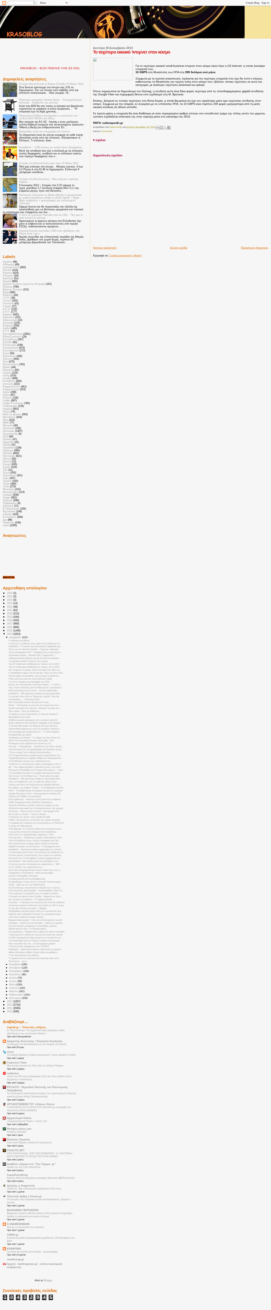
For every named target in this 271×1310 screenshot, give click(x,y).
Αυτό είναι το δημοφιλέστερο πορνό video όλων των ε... (35, 870)
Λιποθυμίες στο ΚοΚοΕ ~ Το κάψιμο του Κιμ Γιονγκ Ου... (35, 737)
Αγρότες (7, 261)
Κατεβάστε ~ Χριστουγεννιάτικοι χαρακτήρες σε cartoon (35, 849)
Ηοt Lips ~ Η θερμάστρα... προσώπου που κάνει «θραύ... (36, 746)
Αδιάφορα (8, 264)
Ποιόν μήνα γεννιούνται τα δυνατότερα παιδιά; (30, 679)
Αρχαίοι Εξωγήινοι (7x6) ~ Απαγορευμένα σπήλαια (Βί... (35, 793)
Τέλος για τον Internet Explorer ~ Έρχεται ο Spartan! (33, 649)
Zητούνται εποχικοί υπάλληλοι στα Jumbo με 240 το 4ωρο (36, 905)
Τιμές (6, 478)
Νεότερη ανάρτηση (104, 247)
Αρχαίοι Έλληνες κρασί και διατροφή (24, 284)
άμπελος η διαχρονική (21, 1185)
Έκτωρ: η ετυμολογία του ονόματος (25, 1227)
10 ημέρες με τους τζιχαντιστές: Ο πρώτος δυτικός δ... (34, 714)
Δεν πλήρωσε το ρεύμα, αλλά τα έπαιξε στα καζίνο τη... (35, 670)
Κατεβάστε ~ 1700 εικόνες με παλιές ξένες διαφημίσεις (50, 147)
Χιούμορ (7, 494)
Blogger (48, 1280)
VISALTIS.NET (16, 1150)
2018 (10, 620)
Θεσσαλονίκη (10, 364)
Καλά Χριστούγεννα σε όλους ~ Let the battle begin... (34, 690)
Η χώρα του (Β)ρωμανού (20, 826)
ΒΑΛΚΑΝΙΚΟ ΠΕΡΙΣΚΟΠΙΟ (23, 1210)
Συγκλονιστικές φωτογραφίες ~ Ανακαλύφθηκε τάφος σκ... (36, 890)
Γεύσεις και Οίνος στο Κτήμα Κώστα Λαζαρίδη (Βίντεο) (34, 784)
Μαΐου (12, 984)
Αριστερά (8, 278)
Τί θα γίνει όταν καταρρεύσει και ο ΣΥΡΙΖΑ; (29, 946)
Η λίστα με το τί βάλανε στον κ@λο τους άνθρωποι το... (35, 643)
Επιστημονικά (11, 350)
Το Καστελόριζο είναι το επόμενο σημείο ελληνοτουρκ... (35, 940)
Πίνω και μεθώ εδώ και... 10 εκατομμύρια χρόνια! (32, 943)
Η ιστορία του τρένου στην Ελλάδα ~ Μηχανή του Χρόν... (35, 896)
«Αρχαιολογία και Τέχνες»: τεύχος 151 (27, 1121)
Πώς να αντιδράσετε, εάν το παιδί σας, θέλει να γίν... (34, 781)
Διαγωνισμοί (10, 320)
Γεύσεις (7, 300)
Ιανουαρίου (15, 998)
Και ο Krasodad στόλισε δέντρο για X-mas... (29, 702)
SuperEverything (17, 1175)
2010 (10, 1011)
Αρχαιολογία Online (19, 1118)
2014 (10, 634)
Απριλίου (14, 988)
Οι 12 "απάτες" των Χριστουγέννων (26, 867)
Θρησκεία (8, 370)
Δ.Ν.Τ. (6, 311)
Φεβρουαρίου (16, 994)
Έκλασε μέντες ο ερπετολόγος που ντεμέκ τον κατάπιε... (36, 855)
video (6, 525)
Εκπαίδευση (10, 339)
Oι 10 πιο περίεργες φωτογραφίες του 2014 (29, 682)
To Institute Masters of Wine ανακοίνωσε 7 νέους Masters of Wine (41, 1055)
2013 (10, 1001)
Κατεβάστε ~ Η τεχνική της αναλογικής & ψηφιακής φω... (35, 646)
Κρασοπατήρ (116, 127)
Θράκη (7, 367)
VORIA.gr (12, 1235)
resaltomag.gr (15, 1259)
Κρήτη (6, 395)
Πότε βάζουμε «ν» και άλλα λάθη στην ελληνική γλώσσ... (36, 829)
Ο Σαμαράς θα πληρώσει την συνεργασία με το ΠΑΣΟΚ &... (37, 823)
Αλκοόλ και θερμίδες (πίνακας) (23, 876)
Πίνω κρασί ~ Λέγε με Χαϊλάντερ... (25, 711)
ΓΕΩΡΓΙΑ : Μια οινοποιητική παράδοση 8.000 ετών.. (34, 1188)
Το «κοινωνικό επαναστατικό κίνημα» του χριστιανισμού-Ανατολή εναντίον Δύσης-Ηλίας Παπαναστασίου (41, 1095)
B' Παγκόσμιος (11, 508)
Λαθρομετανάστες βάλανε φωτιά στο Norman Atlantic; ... (35, 658)
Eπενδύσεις (9, 517)
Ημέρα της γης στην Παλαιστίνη (23, 1167)
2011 (10, 1008)
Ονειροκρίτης (10, 433)
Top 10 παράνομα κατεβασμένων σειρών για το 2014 (34, 667)
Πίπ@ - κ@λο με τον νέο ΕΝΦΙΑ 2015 (27, 885)
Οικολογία (8, 428)
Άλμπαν (7, 273)
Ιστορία (7, 378)
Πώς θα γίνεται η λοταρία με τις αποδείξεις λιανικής (33, 926)
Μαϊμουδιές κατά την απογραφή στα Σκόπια (44, 131)
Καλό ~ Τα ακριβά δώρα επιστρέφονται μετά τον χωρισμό (36, 790)
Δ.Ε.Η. (7, 309)
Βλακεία (7, 286)
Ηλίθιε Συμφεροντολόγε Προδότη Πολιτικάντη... (31, 802)
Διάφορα (8, 325)
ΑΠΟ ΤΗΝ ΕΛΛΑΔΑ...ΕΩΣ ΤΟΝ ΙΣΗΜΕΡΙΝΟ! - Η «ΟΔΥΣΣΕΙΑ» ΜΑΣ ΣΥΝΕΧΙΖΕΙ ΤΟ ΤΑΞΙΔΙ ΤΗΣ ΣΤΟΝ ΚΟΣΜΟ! (40, 1155)
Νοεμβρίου (15, 964)
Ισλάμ (6, 375)
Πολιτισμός (9, 456)
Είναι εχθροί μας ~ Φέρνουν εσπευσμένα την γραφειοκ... (35, 799)
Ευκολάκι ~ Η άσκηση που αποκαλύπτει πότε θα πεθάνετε (37, 902)
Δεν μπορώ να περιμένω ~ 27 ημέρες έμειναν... (31, 899)
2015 (10, 630)
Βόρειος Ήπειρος (12, 289)
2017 (10, 623)
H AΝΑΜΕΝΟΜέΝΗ (18, 1224)
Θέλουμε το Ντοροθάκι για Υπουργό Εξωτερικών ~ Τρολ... (36, 770)
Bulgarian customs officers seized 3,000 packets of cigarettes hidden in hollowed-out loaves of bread (39, 1215)
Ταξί (5, 470)
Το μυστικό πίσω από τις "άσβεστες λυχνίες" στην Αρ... (35, 696)
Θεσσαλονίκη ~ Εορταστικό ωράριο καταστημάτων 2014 (35, 837)
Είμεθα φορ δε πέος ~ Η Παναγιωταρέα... (28, 929)
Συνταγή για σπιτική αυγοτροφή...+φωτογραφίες (32, 1251)
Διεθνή (7, 328)
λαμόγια (7, 408)
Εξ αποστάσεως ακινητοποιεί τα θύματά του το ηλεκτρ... (35, 887)
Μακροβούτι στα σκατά (19, 717)
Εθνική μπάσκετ (12, 336)
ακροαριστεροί (11, 267)
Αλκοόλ (7, 270)
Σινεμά (7, 464)
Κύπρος (7, 397)
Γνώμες (7, 306)
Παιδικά (7, 439)
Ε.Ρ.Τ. (6, 331)
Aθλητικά (8, 506)
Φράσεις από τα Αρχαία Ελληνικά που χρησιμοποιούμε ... (36, 914)
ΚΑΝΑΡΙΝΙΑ (14, 1248)
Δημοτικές (8, 317)
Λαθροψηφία (10, 406)
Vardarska (8, 522)
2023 (10, 603)
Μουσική (8, 425)
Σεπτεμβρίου (16, 971)
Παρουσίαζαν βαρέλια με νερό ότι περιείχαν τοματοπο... (35, 729)
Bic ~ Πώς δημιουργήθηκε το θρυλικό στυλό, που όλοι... (35, 767)
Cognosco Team (17, 1062)
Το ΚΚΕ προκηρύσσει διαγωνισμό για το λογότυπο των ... (36, 937)
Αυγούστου (15, 974)
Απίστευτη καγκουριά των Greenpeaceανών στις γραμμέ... (37, 808)
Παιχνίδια (8, 442)
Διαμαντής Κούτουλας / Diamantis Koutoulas (34, 1041)
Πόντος (7, 458)
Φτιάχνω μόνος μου (19, 1128)
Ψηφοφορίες (10, 503)
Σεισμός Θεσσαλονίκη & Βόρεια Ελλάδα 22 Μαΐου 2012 (51, 84)
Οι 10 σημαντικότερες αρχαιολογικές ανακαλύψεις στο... (35, 755)
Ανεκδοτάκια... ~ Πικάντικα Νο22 (24, 699)
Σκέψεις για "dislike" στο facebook (25, 796)
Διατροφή (8, 322)
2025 (10, 596)
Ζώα (5, 361)
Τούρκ (6, 483)
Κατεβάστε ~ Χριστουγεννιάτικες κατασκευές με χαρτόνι (35, 949)
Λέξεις (6, 411)
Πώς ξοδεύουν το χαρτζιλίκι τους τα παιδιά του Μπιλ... (34, 893)
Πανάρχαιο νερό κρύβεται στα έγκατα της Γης (30, 743)
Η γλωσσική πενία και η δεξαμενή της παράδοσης (32, 832)
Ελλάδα (7, 342)
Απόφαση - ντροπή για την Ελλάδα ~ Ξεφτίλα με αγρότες (36, 923)
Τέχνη (6, 472)
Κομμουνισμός (11, 389)
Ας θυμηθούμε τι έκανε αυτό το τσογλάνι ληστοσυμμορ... (35, 882)
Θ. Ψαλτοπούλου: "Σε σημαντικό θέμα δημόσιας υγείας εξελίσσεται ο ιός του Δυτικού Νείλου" (36, 1032)
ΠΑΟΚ (6, 445)
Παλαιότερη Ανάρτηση (254, 247)
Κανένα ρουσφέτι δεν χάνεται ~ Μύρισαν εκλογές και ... (35, 708)
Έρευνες (7, 359)
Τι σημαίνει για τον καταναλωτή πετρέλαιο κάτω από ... (35, 958)
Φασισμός (8, 489)
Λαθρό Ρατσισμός (13, 403)
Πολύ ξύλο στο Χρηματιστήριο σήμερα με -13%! (31, 834)
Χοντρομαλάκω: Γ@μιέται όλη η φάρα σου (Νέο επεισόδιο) (36, 931)
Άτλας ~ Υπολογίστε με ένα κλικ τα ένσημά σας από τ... (35, 705)
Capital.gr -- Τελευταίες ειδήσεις (26, 1027)
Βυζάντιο (8, 295)
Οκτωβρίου (15, 967)
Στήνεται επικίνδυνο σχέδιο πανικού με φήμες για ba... (34, 805)
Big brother (9, 511)
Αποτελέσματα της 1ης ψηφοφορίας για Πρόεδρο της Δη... (36, 749)
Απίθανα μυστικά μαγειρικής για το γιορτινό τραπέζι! (33, 720)
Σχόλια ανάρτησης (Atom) (126, 255)
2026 (10, 593)
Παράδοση (9, 447)
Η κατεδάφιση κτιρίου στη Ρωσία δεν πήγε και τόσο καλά (36, 673)
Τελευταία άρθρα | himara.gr (24, 1196)
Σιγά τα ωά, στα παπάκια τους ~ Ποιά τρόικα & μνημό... (35, 776)
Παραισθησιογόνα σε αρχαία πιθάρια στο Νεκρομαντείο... (36, 758)
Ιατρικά (7, 372)
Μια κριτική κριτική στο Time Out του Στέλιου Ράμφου (35, 1065)
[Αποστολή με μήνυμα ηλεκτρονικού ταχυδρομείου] (158, 128)
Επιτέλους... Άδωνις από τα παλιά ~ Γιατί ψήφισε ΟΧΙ (34, 811)
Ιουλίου (13, 977)
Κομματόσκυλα (11, 386)
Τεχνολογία (106, 131)
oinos (10, 1052)
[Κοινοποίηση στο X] (165, 128)
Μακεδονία (9, 417)
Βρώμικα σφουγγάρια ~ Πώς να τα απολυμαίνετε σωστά (35, 920)
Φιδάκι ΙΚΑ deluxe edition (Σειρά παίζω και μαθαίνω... (34, 952)
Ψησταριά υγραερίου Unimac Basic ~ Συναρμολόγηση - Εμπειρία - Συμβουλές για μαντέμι (51, 101)
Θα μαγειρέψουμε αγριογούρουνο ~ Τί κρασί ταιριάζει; (34, 732)
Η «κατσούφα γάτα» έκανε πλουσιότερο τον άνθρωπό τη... (37, 852)
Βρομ (6, 292)
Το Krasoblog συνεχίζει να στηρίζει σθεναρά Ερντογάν (34, 773)
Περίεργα (8, 450)
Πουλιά (7, 461)
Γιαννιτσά (8, 303)
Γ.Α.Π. (6, 297)
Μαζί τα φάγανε (12, 414)
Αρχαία (7, 281)
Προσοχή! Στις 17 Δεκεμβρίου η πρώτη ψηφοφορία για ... (35, 858)
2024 (10, 600)
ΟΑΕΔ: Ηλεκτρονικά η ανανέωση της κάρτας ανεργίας (34, 820)
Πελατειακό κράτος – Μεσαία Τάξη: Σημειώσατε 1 (32, 655)
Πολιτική (7, 453)
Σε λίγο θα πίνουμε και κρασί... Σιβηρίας (27, 908)
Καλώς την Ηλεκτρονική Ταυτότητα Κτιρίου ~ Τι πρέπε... (35, 684)
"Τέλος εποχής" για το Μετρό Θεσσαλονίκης (30, 752)
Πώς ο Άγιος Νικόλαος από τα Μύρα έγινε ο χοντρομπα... (36, 687)
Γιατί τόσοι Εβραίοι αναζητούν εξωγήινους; (29, 1142)
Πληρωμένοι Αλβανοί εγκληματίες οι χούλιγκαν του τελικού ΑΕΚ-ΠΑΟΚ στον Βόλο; (48, 117)
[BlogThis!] (161, 128)
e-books (7, 514)
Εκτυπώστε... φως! (18, 961)
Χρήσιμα (7, 500)
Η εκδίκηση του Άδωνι (19, 640)
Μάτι (5, 420)
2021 (10, 610)
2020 (10, 613)
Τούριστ (7, 481)
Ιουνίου (13, 981)
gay (5, 519)
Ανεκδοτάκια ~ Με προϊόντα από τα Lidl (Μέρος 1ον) (33, 861)
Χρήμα (6, 497)
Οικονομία (8, 431)
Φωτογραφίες (10, 492)
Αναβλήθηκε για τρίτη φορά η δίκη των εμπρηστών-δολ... (36, 911)
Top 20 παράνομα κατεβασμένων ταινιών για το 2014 (34, 664)
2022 (10, 606)
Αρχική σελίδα (178, 247)
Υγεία (6, 486)
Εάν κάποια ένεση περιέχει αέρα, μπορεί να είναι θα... (34, 843)
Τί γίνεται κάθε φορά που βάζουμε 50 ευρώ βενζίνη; (33, 726)
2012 (10, 1004)
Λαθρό (6, 400)
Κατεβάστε (9, 381)
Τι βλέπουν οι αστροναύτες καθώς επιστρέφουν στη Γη (35, 764)
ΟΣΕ (5, 436)
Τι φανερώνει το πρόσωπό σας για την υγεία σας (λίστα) (35, 934)
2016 (10, 627)
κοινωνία (8, 383)
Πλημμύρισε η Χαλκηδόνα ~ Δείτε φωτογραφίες (31, 873)
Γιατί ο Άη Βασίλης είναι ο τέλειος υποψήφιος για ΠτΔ (33, 840)
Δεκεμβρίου (15, 637)
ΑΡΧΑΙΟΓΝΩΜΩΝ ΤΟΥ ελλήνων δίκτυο (31, 1104)
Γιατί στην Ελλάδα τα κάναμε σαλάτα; (26, 917)
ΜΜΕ (6, 422)
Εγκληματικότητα (12, 334)
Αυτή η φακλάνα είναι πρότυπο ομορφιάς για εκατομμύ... (35, 723)
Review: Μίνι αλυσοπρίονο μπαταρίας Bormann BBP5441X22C (41, 1178)
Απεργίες (8, 275)
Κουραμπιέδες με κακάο (20, 734)
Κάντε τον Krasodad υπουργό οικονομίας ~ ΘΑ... (32, 740)
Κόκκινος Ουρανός (18, 1139)
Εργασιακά (9, 356)
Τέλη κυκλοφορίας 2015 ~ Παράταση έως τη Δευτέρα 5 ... (36, 652)
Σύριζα (6, 467)
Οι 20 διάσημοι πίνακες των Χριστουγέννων (30, 761)
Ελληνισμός (9, 345)
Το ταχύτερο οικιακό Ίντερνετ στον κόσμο (28, 661)
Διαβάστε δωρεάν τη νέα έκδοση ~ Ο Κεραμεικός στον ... (35, 846)
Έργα (6, 353)
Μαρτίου (14, 991)
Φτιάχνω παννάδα (16, 1131)
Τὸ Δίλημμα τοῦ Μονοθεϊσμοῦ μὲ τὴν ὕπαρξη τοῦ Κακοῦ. (37, 1044)
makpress (13, 1073)
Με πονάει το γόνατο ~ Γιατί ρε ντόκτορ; (27, 814)
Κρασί (6, 392)
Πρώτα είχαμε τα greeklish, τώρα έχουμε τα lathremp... (34, 676)
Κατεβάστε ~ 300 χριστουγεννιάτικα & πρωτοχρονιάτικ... (35, 693)
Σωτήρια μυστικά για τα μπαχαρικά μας (27, 879)
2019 (10, 617)
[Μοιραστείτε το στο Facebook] (169, 128)
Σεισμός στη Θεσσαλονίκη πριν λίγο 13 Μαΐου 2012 (48, 163)
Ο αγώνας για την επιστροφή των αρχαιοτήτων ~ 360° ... (35, 864)
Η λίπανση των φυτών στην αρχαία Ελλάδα (29, 817)
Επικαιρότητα (10, 347)
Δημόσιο (7, 314)
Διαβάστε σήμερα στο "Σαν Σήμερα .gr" (31, 1164)
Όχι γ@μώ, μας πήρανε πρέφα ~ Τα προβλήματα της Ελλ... (37, 787)
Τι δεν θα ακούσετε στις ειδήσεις (24, 955)
